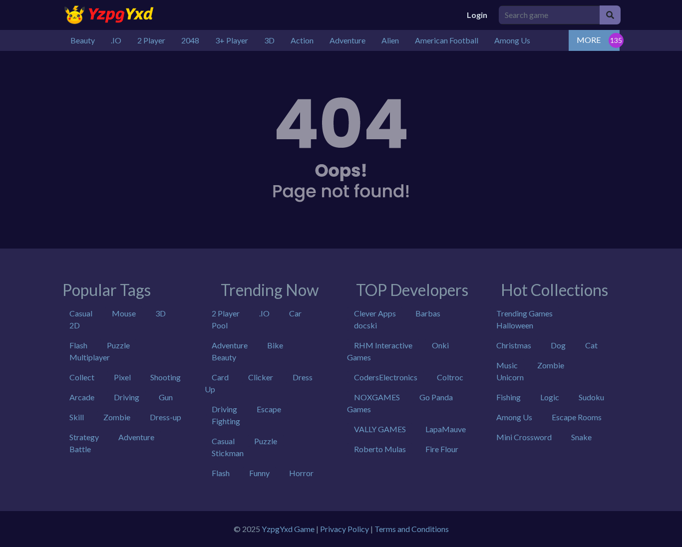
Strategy (84, 437)
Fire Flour (441, 449)
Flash (78, 345)
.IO (264, 313)
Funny (259, 473)
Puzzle (118, 345)
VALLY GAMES (380, 429)
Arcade (81, 397)
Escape (269, 409)
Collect (81, 377)
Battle (80, 449)
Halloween (514, 325)
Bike (275, 345)
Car (295, 313)
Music (507, 365)
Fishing (508, 397)
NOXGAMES (377, 397)
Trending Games (524, 313)
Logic (549, 397)
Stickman (228, 453)
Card (220, 377)
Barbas (427, 313)
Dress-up (165, 417)
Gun (166, 397)
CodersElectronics (385, 377)
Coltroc (450, 377)
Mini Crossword (524, 437)
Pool (220, 325)
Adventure (136, 437)
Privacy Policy (344, 529)
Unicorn (510, 377)
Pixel (122, 377)
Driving (126, 397)
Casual (80, 313)
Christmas (513, 345)
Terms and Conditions (411, 529)
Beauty (224, 357)
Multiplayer (89, 357)
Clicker (260, 377)
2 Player (226, 313)
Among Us (514, 417)
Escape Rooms (577, 417)
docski (365, 325)
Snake (581, 437)
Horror (301, 473)
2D (74, 325)
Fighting (226, 421)
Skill (76, 417)
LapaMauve (445, 429)
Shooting (165, 377)
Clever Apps (375, 313)
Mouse (124, 313)
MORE (589, 39)
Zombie (116, 417)
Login (477, 14)
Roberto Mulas (380, 449)
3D (160, 313)
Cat (591, 345)
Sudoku (591, 397)
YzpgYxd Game (288, 529)
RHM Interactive (383, 345)
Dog (558, 345)
